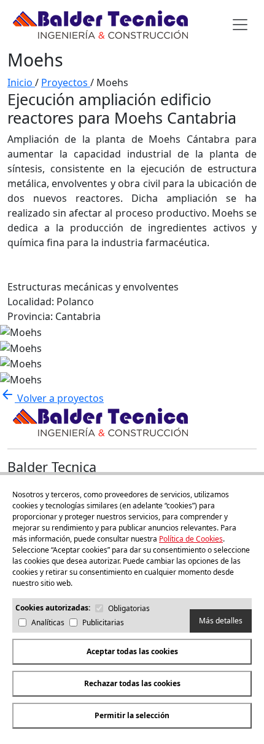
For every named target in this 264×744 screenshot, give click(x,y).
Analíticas (47, 622)
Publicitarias (103, 622)
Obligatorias (129, 608)
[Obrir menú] (240, 24)
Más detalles (221, 620)
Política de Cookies (191, 539)
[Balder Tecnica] (99, 24)
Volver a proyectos (52, 398)
